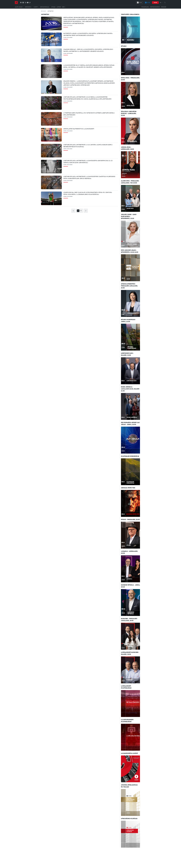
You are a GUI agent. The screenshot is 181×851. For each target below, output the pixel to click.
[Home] (16, 2)
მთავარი (43, 11)
